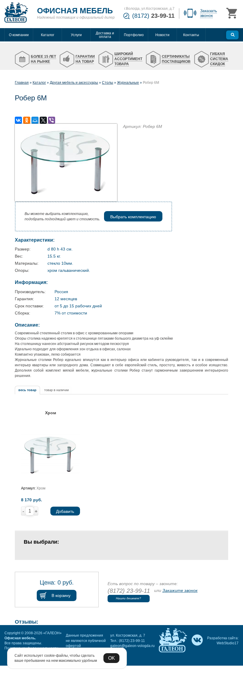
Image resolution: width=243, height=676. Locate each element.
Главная (22, 83)
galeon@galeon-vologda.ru (132, 646)
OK (111, 658)
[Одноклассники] (26, 120)
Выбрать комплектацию (133, 216)
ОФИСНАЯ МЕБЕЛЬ (75, 10)
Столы (107, 83)
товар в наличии (56, 390)
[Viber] (51, 120)
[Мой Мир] (35, 120)
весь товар (27, 390)
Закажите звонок (180, 590)
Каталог (39, 83)
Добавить (65, 511)
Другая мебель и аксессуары (74, 83)
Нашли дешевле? (128, 598)
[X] (43, 120)
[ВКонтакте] (18, 120)
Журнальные (128, 83)
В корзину (61, 595)
